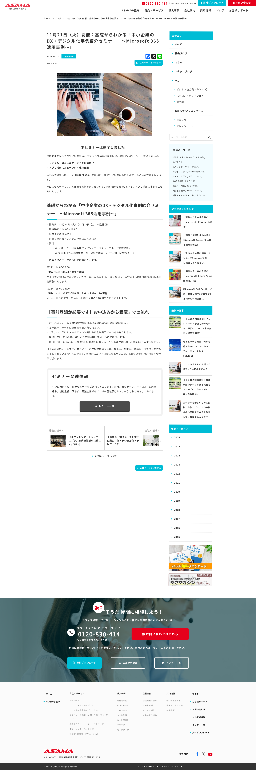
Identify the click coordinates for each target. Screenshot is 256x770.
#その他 (200, 157)
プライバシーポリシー (149, 766)
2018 (177, 510)
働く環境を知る (174, 700)
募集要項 (171, 710)
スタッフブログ (183, 71)
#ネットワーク (187, 157)
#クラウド (190, 181)
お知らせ (181, 119)
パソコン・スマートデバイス (82, 705)
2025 (177, 446)
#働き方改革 (179, 190)
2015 (177, 537)
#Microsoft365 (196, 171)
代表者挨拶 (148, 705)
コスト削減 (122, 715)
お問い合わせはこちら (162, 634)
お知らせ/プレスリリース (189, 110)
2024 (177, 455)
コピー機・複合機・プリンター (83, 710)
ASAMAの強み (131, 10)
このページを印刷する (150, 62)
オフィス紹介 (149, 710)
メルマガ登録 (130, 663)
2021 (177, 482)
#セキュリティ (180, 176)
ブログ (220, 10)
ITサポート (74, 700)
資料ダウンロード (86, 662)
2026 (177, 437)
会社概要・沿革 (150, 700)
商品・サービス (154, 10)
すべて (178, 44)
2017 (177, 519)
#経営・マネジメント (183, 195)
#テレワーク (195, 176)
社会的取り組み (150, 715)
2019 (177, 500)
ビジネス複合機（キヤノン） (193, 89)
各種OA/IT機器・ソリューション (84, 733)
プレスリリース (185, 126)
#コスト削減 (179, 185)
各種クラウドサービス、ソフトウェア (86, 724)
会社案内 (189, 10)
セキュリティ (123, 705)
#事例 (176, 157)
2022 (177, 473)
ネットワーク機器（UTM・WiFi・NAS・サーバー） (88, 717)
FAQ (177, 80)
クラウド (121, 725)
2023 (177, 464)
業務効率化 (122, 700)
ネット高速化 (123, 720)
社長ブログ (181, 53)
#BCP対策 (192, 185)
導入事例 (174, 10)
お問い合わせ (198, 709)
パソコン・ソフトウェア (190, 95)
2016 (177, 528)
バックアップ (123, 729)
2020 (177, 491)
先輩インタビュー (175, 705)
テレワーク (122, 710)
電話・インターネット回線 (81, 729)
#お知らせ (178, 162)
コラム (178, 62)
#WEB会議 (178, 181)
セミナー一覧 (106, 406)
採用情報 (205, 10)
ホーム (47, 18)
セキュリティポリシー (173, 766)
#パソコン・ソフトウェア (185, 166)
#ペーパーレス (194, 190)
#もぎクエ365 (180, 171)
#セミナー (52, 63)
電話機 (180, 102)
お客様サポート (238, 10)
